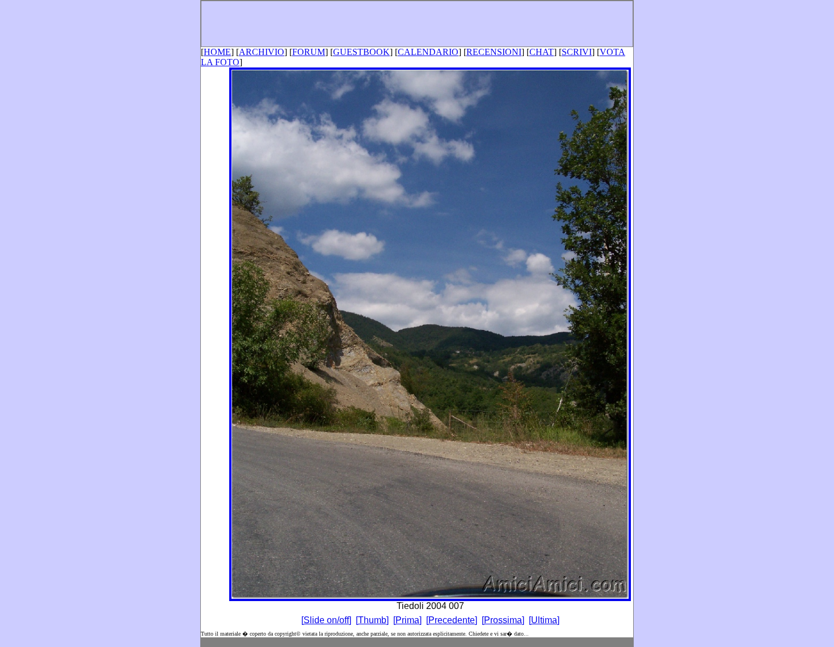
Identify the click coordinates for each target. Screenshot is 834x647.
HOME (217, 52)
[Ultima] (544, 620)
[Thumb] (372, 620)
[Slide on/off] (326, 620)
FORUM (308, 52)
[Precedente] (451, 620)
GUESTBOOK (361, 52)
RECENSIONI (493, 52)
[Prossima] (503, 620)
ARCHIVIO (261, 52)
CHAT (541, 52)
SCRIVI (577, 52)
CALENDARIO (428, 52)
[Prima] (407, 620)
